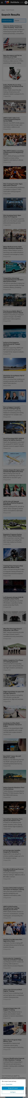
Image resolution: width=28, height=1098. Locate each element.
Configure (13, 1092)
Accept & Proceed (13, 1088)
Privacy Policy (9, 1084)
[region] (13, 1088)
